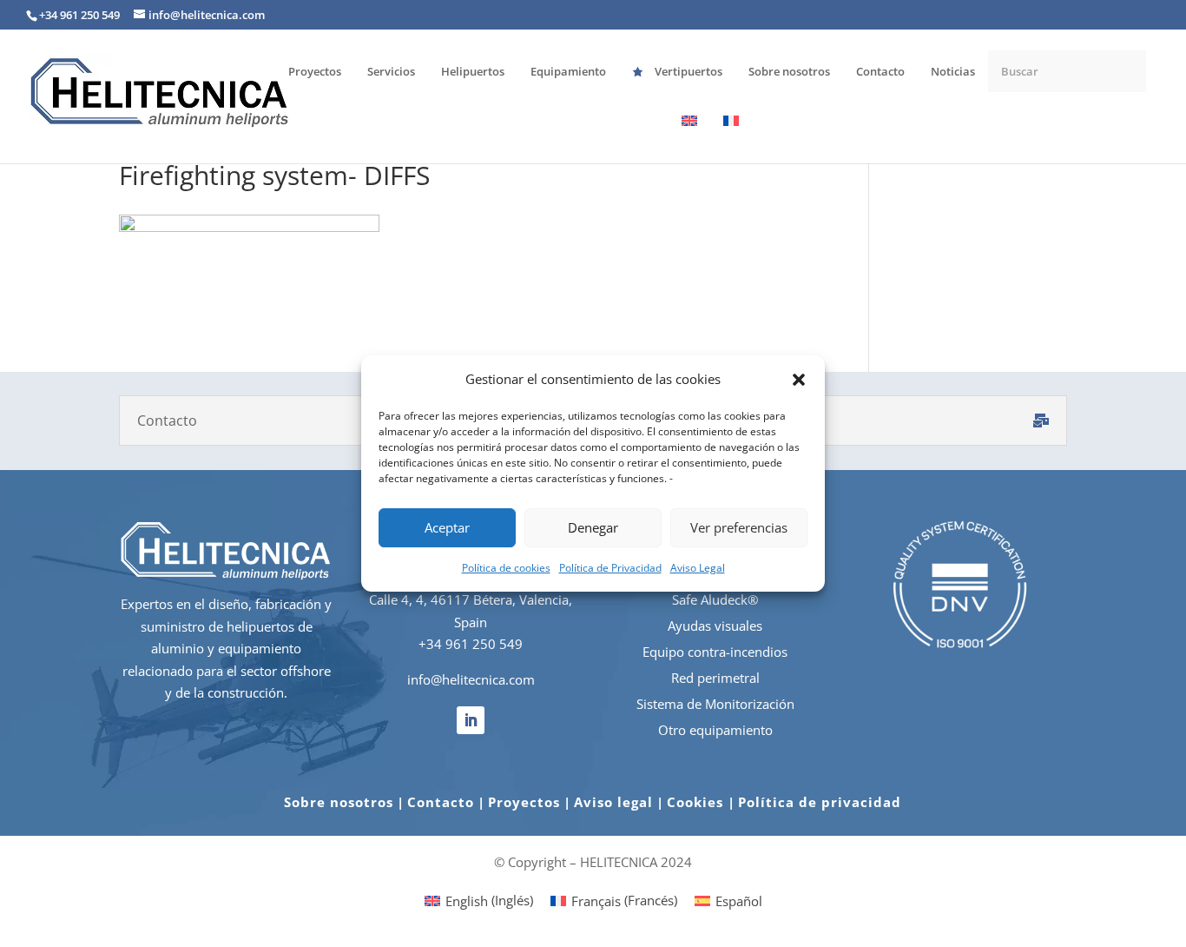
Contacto (440, 802)
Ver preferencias (738, 527)
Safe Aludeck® (715, 599)
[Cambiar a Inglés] (689, 138)
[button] (798, 379)
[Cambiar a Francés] (731, 138)
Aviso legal (613, 802)
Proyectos (524, 802)
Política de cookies (506, 567)
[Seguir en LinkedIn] (470, 720)
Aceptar (447, 527)
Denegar (593, 527)
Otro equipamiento (715, 729)
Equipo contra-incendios (714, 651)
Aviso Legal (697, 567)
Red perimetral (715, 677)
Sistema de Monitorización (715, 703)
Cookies (697, 802)
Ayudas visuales (715, 625)
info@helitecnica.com (471, 679)
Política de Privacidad (610, 567)
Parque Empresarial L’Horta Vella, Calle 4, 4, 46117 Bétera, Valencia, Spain (470, 600)
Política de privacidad (819, 802)
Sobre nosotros (338, 802)
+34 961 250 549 (470, 643)
